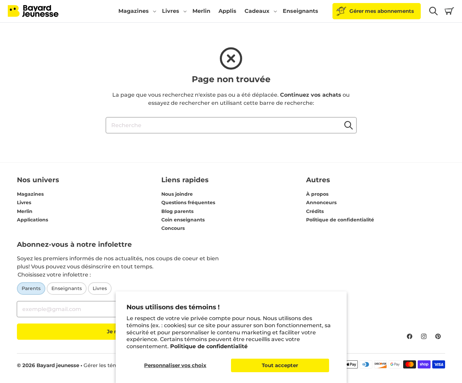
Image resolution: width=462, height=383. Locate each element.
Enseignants (66, 288)
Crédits (315, 211)
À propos (317, 194)
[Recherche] (348, 125)
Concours (173, 228)
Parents (31, 288)
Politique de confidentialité (209, 346)
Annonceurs (321, 202)
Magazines (30, 194)
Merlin (24, 211)
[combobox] (231, 125)
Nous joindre (177, 194)
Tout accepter (280, 365)
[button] (136, 11)
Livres (24, 202)
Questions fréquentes (188, 202)
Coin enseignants (183, 220)
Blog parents (177, 211)
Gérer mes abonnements (381, 11)
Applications (32, 220)
